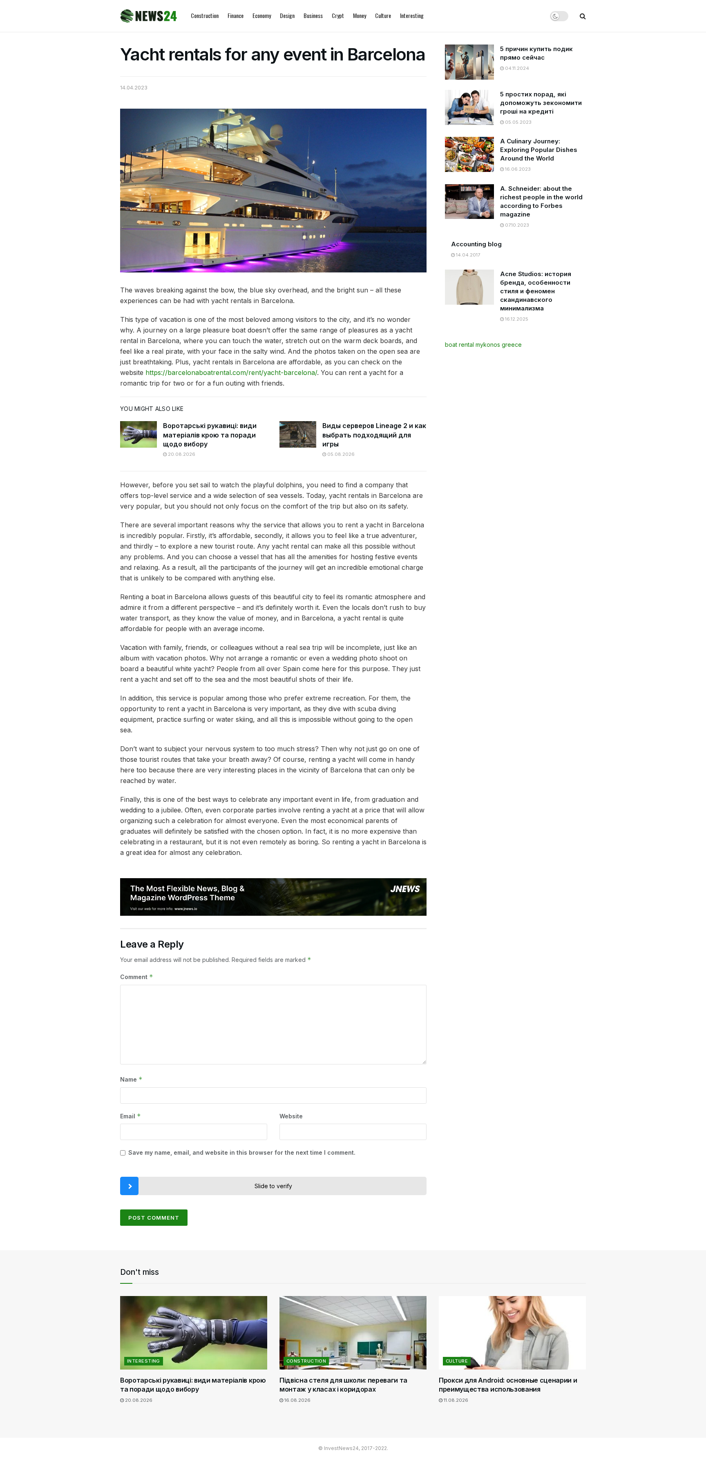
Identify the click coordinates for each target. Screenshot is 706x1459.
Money (359, 15)
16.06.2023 (517, 169)
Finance (236, 15)
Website (291, 1116)
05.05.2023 (518, 122)
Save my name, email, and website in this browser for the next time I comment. (241, 1152)
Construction (205, 15)
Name (131, 1079)
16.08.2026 (297, 1400)
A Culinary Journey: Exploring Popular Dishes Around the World (538, 149)
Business (313, 15)
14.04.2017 (467, 255)
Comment (136, 977)
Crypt (338, 15)
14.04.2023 (133, 87)
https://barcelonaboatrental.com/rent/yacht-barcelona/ (231, 372)
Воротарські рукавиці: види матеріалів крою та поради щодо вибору (210, 435)
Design (287, 15)
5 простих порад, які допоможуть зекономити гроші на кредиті (541, 102)
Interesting (412, 15)
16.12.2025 (516, 319)
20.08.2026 (181, 454)
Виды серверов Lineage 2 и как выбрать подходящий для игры (374, 435)
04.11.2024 (516, 68)
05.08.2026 (340, 454)
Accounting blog (476, 244)
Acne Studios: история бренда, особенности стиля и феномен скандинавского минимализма (535, 291)
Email (130, 1116)
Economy (261, 15)
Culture (383, 15)
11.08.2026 (455, 1400)
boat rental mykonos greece (483, 344)
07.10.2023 (516, 225)
